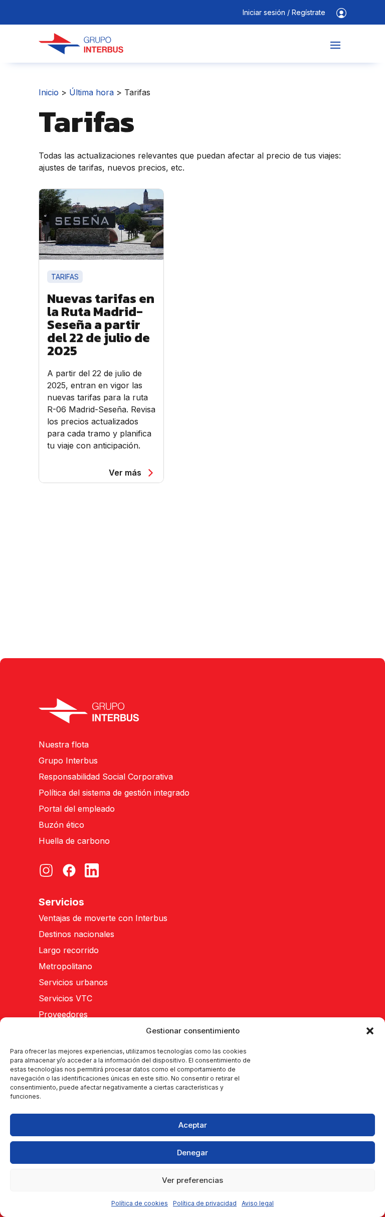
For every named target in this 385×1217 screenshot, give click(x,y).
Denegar (192, 1152)
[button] (370, 1031)
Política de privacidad (205, 1203)
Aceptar (192, 1125)
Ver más (125, 473)
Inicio (49, 92)
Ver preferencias (192, 1180)
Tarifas (65, 276)
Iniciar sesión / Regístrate (284, 13)
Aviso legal (258, 1203)
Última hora (91, 92)
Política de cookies (139, 1203)
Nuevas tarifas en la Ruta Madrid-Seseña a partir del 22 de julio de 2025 (100, 324)
